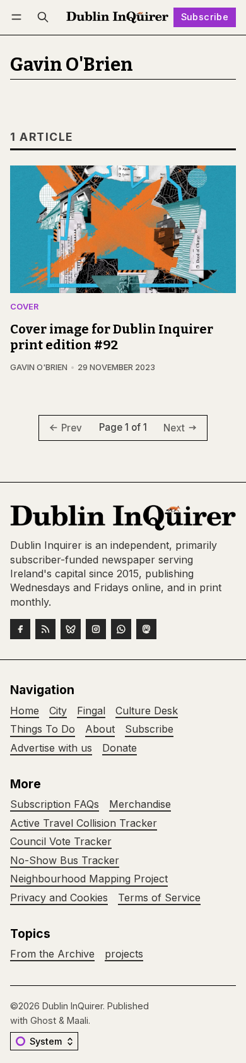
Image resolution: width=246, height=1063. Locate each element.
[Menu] (18, 17)
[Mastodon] (146, 629)
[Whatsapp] (121, 629)
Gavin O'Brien (38, 367)
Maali (77, 1020)
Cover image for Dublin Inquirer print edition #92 (111, 337)
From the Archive (52, 954)
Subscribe (205, 16)
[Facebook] (20, 629)
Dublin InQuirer (72, 1005)
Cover (24, 307)
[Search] (43, 17)
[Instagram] (96, 629)
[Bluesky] (71, 629)
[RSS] (45, 629)
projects (124, 954)
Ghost (43, 1020)
